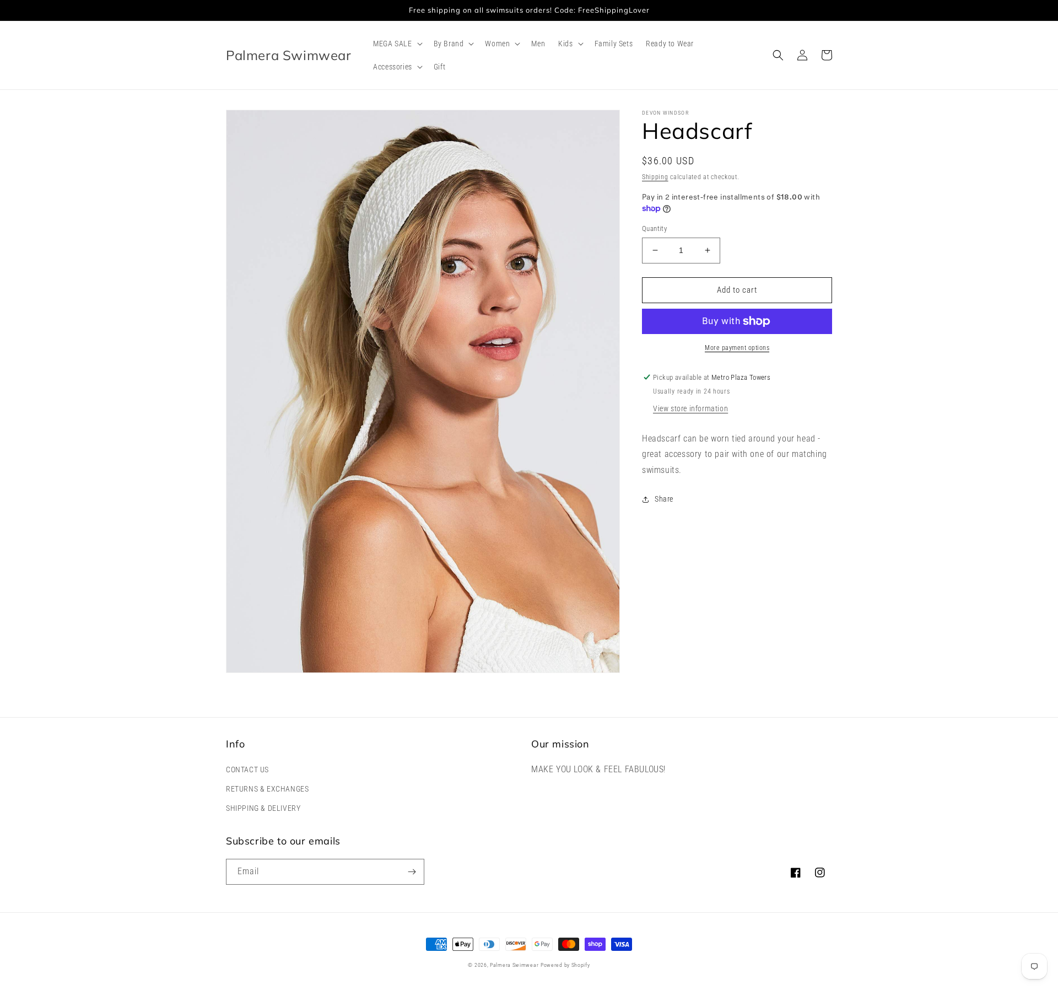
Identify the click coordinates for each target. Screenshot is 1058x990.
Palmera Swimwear (514, 965)
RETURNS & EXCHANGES (267, 788)
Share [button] (664, 498)
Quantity (654, 228)
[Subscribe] (412, 872)
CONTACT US (247, 769)
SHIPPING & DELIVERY (263, 808)
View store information (690, 408)
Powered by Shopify (565, 965)
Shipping (655, 177)
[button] (396, 43)
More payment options (737, 348)
